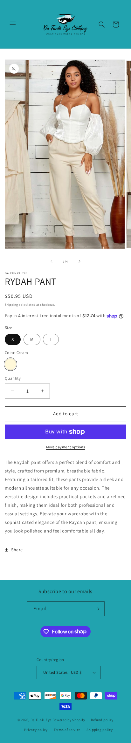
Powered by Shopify (68, 720)
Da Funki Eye (41, 720)
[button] (13, 24)
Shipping (11, 305)
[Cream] (10, 364)
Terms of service (67, 729)
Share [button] (17, 549)
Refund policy (102, 720)
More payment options (65, 447)
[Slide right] (79, 261)
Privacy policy (36, 729)
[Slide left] (52, 261)
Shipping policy (99, 729)
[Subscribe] (97, 608)
